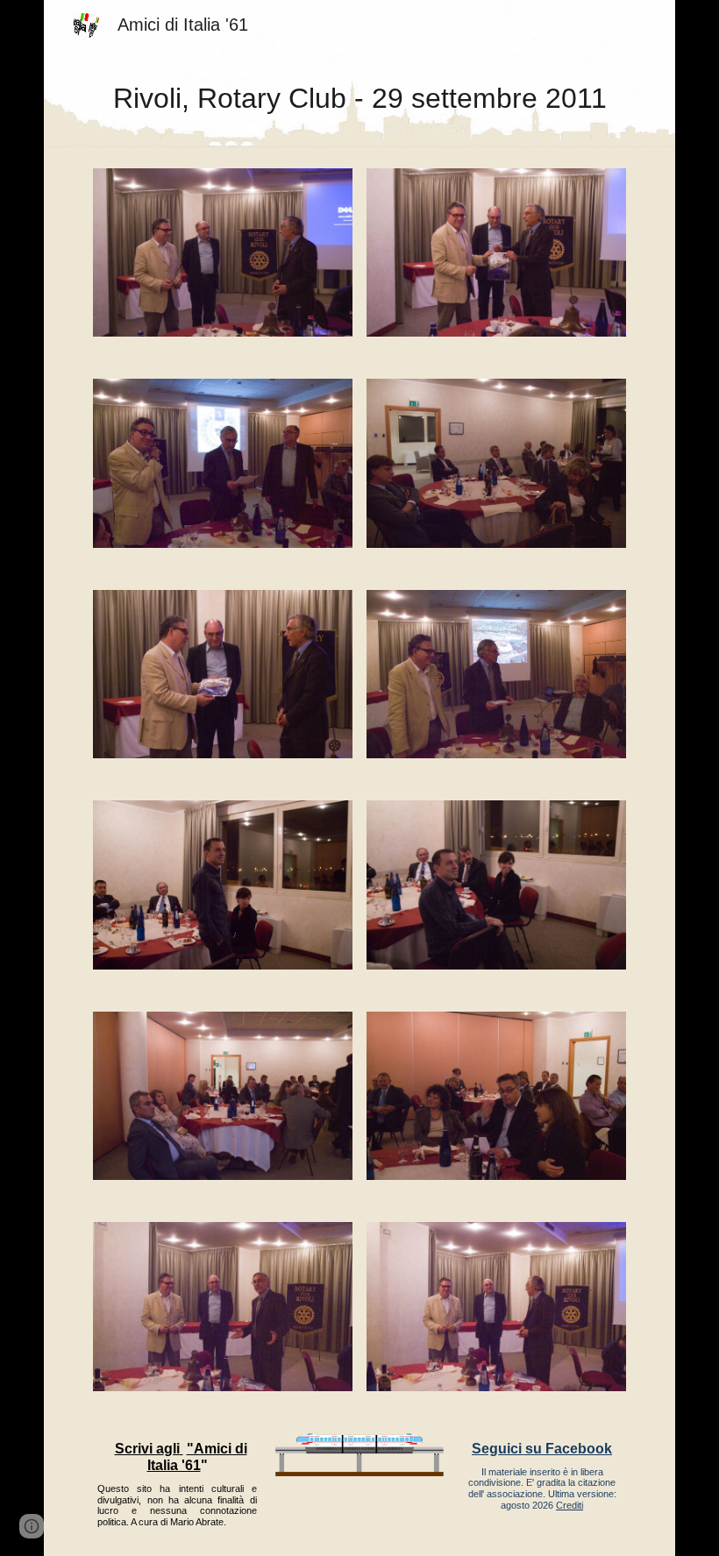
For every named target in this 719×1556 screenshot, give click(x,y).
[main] (359, 98)
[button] (31, 1526)
